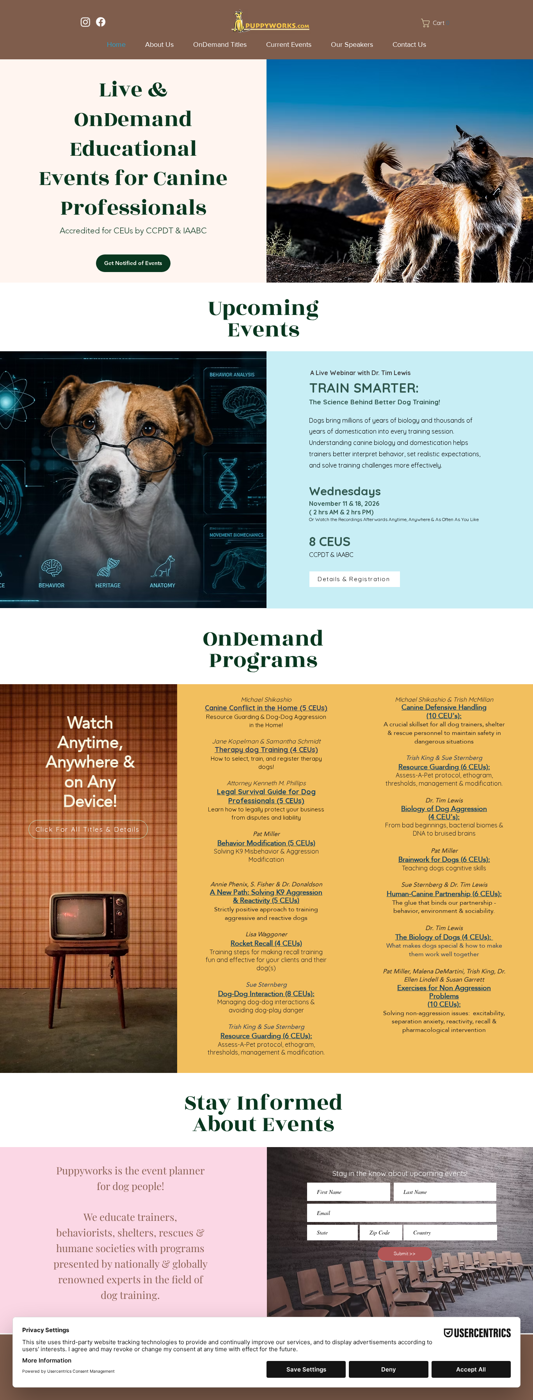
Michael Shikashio (266, 699)
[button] (437, 23)
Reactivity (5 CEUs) (269, 900)
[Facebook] (100, 22)
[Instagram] (85, 22)
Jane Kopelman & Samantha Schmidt (266, 741)
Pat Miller (266, 834)
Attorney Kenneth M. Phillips (266, 783)
